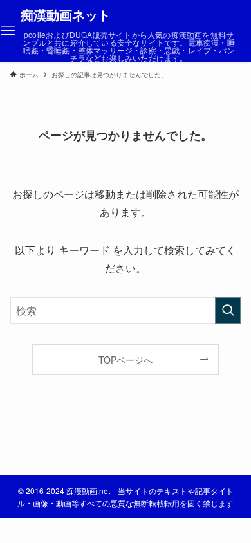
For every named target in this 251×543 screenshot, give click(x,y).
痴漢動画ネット (66, 15)
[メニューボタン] (7, 30)
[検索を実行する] (228, 310)
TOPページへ (125, 359)
